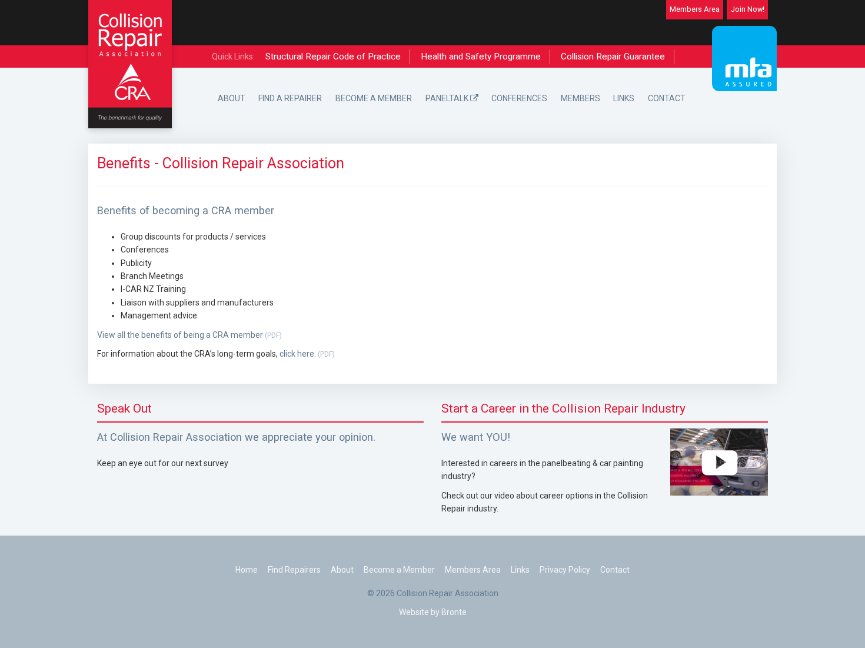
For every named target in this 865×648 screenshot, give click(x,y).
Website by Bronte (433, 612)
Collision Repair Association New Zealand (130, 64)
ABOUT (231, 98)
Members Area (695, 9)
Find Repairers (294, 569)
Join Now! (747, 9)
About (342, 569)
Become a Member (399, 569)
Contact (615, 569)
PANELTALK (447, 98)
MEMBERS (580, 98)
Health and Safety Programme (481, 56)
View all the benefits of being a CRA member (189, 335)
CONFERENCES (519, 98)
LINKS (623, 98)
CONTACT (667, 98)
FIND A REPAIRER (290, 98)
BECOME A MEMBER (373, 98)
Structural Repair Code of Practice (333, 56)
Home (246, 569)
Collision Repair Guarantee (613, 56)
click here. (307, 353)
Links (520, 569)
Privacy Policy (565, 569)
